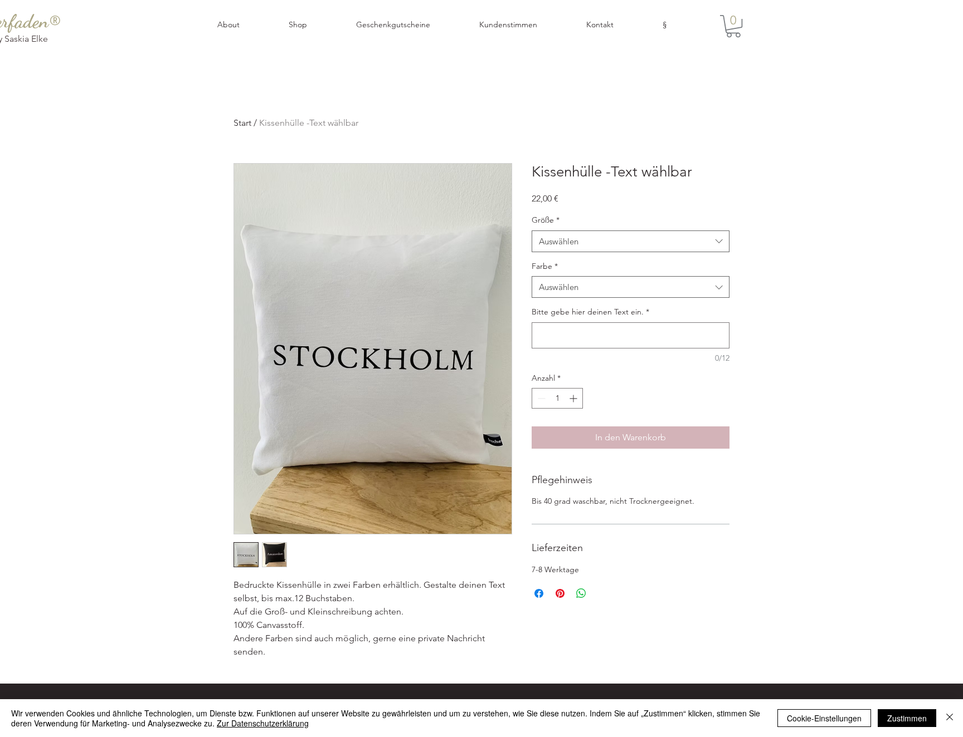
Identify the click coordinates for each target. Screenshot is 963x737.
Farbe (545, 266)
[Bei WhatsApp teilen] (581, 593)
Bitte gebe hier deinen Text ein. (590, 312)
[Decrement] (540, 398)
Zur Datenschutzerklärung (263, 723)
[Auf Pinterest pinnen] (560, 593)
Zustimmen (907, 718)
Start (242, 122)
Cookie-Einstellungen (824, 718)
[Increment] (574, 398)
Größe (546, 220)
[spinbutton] (557, 398)
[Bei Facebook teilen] (539, 593)
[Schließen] (949, 718)
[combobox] (630, 241)
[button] (680, 25)
